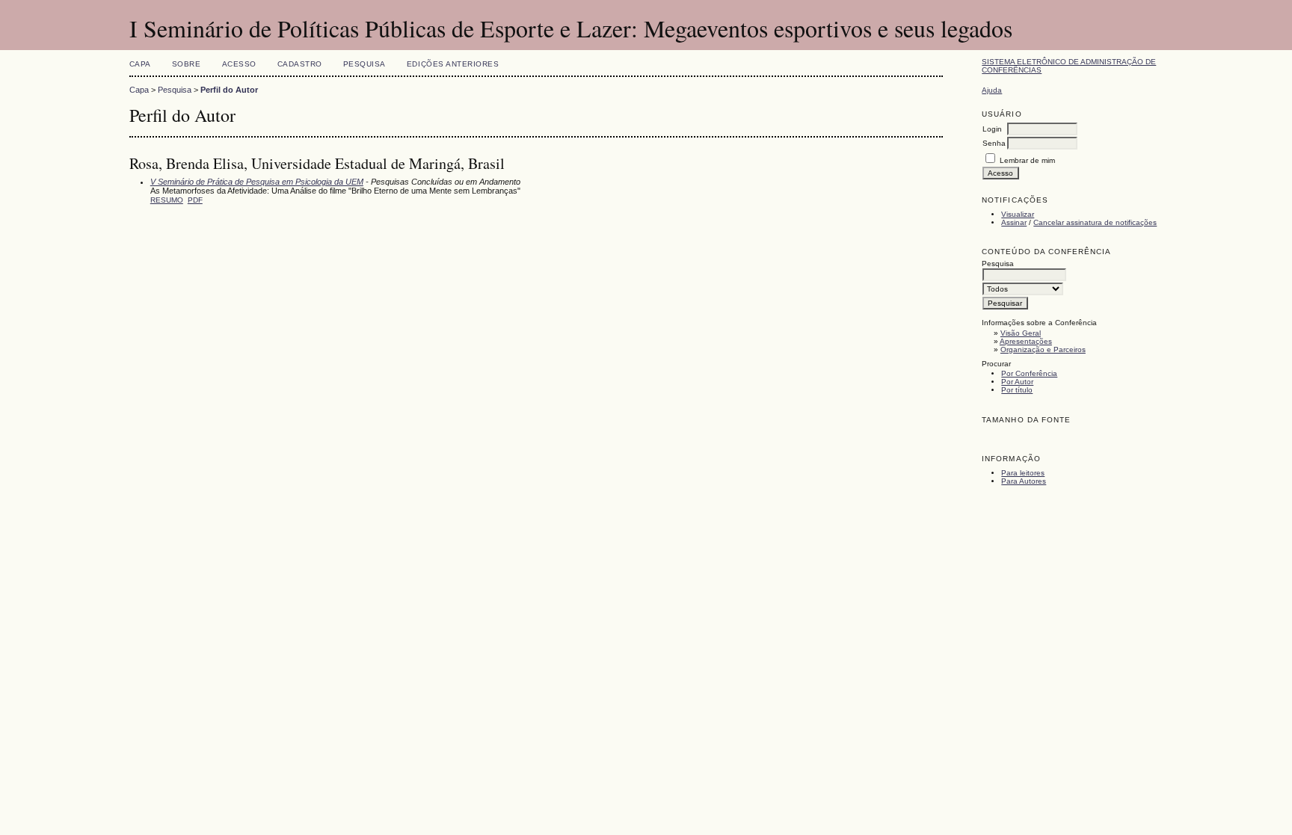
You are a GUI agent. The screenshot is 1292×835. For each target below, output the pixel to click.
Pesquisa (364, 64)
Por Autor (1017, 382)
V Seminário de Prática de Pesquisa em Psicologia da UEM (256, 181)
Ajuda (992, 90)
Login (992, 129)
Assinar (1014, 222)
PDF (195, 200)
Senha (994, 143)
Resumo (166, 200)
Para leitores (1023, 473)
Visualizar (1017, 214)
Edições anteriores (453, 64)
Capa (140, 64)
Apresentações (1026, 341)
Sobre (186, 64)
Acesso (239, 64)
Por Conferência (1029, 373)
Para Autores (1023, 481)
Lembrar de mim (1027, 160)
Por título (1017, 390)
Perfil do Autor (229, 89)
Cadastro (299, 64)
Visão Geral (1020, 333)
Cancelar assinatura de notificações (1095, 222)
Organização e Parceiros (1043, 349)
